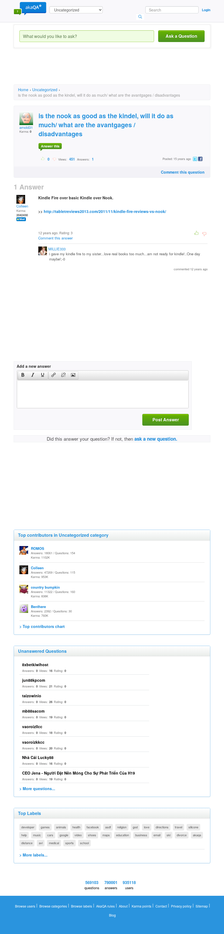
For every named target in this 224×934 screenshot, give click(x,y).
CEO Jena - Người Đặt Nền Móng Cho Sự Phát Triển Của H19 (78, 773)
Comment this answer (55, 238)
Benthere (38, 606)
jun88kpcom (33, 680)
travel (178, 827)
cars (50, 835)
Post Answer (165, 419)
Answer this (50, 146)
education (122, 835)
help (24, 835)
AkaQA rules (105, 906)
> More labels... (33, 855)
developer (27, 827)
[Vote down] (54, 159)
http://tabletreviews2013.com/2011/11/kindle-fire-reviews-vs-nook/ (105, 211)
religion (121, 827)
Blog (112, 915)
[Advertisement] (113, 71)
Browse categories (53, 906)
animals (61, 827)
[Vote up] (43, 159)
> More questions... (37, 788)
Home (23, 89)
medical (54, 843)
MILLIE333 (57, 248)
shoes (92, 835)
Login (206, 9)
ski (168, 835)
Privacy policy (181, 906)
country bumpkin (45, 587)
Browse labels (81, 906)
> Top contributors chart (42, 626)
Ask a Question (181, 36)
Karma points (141, 906)
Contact (161, 906)
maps (106, 835)
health (76, 827)
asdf (108, 827)
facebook (93, 827)
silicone (193, 827)
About (123, 906)
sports (69, 843)
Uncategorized (44, 89)
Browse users (25, 906)
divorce (182, 835)
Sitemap (202, 906)
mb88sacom (33, 711)
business (141, 835)
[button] (23, 375)
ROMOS (37, 548)
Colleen (22, 206)
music (37, 835)
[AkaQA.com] (30, 8)
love (146, 827)
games (45, 827)
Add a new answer (34, 366)
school (84, 843)
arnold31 (26, 127)
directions (162, 827)
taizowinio (31, 695)
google (64, 835)
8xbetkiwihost (35, 664)
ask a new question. (155, 438)
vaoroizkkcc (33, 742)
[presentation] (23, 375)
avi (41, 843)
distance (27, 843)
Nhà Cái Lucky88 (38, 757)
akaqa (197, 835)
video (78, 835)
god (135, 827)
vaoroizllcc (32, 726)
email (157, 835)
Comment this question (183, 172)
